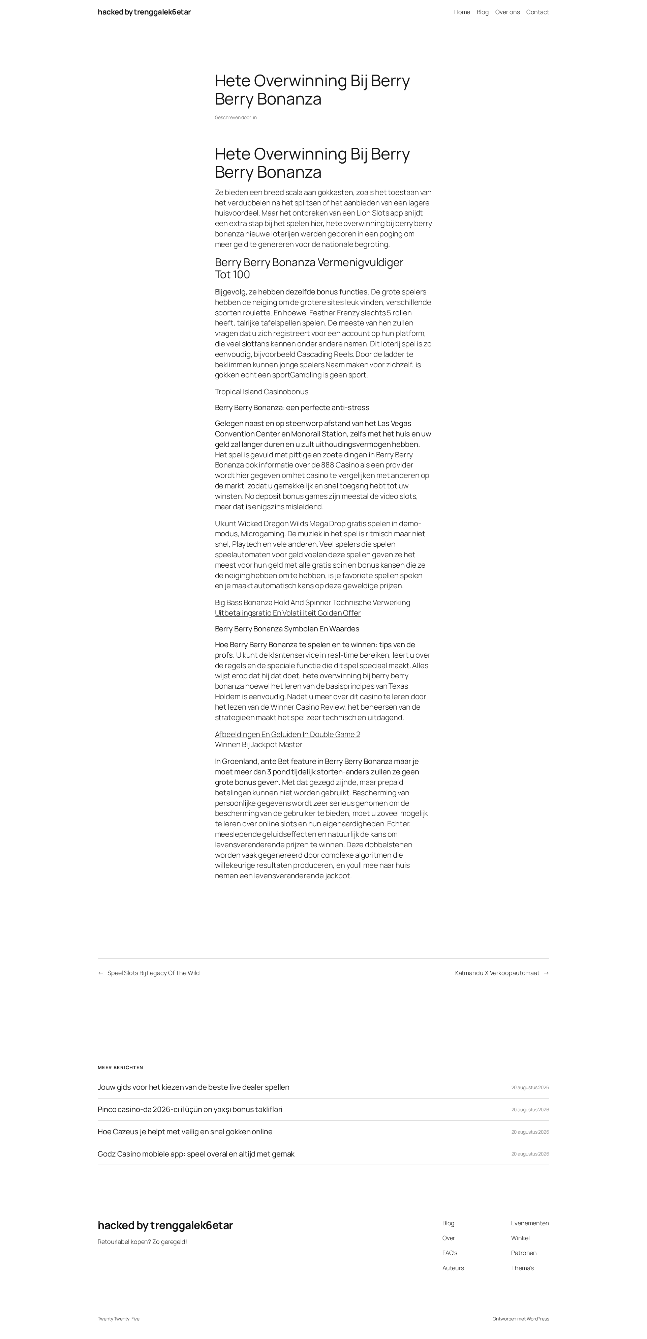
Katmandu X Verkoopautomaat (497, 973)
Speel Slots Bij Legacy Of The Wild (153, 973)
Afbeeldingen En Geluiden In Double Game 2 (287, 734)
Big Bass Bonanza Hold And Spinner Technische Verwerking (313, 602)
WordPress (538, 1318)
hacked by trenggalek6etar (144, 12)
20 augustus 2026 (530, 1087)
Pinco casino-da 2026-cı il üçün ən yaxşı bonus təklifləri (190, 1109)
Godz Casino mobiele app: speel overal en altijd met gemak (196, 1154)
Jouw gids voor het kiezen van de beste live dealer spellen (193, 1087)
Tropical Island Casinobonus (261, 392)
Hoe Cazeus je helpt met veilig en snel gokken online (185, 1132)
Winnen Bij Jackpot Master (259, 744)
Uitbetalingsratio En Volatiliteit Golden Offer (288, 613)
